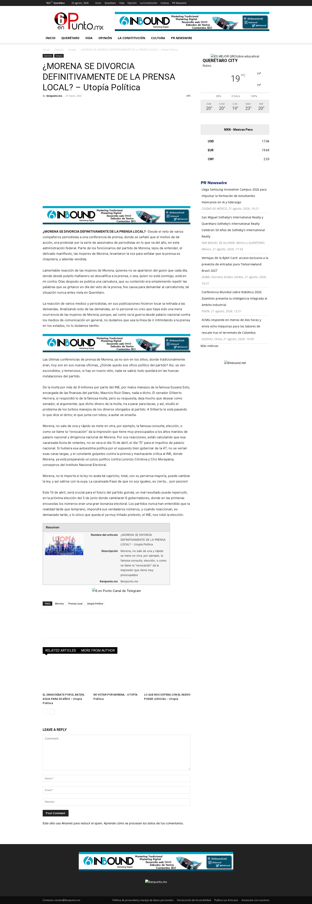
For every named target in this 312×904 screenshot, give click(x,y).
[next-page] (52, 711)
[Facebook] (196, 3)
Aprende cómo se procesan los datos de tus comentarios (143, 823)
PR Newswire (179, 2)
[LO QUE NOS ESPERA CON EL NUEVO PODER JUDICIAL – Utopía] (167, 675)
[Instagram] (203, 3)
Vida (121, 2)
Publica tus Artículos (226, 900)
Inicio (98, 2)
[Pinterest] (217, 3)
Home (46, 49)
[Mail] (210, 3)
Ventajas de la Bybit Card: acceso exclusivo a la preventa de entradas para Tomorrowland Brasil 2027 (235, 264)
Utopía (72, 49)
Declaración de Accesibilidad (194, 900)
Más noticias (209, 346)
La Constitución (148, 2)
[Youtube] (231, 3)
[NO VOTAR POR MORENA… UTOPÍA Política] (116, 675)
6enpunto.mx (54, 95)
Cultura (165, 2)
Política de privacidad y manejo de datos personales (143, 900)
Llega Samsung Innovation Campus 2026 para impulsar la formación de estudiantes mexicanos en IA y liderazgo (234, 195)
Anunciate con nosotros (255, 900)
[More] (95, 105)
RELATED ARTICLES (60, 650)
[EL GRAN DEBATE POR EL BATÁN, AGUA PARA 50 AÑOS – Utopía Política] (66, 675)
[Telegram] (86, 105)
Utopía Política (95, 603)
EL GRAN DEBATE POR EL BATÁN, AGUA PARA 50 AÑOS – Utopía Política (63, 699)
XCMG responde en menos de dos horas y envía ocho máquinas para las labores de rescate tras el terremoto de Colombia (231, 326)
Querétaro (110, 2)
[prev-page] (45, 711)
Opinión (132, 2)
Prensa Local (75, 603)
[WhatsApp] (76, 105)
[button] (264, 38)
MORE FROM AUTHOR (98, 650)
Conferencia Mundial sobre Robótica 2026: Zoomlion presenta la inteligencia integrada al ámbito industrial (234, 298)
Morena (59, 603)
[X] (224, 3)
